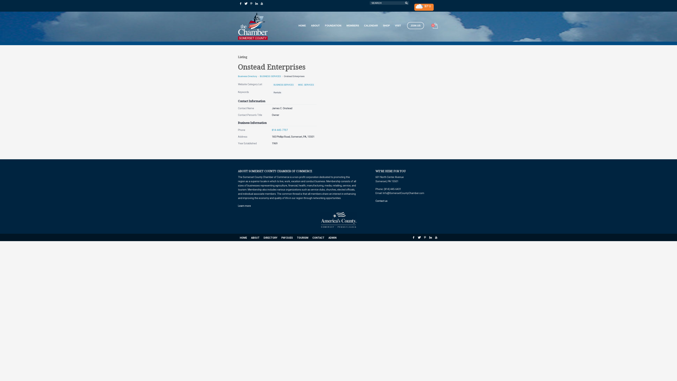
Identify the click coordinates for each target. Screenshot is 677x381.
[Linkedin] (256, 3)
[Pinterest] (251, 3)
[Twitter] (246, 3)
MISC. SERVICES (306, 85)
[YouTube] (261, 3)
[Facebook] (240, 3)
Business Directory (247, 76)
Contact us (382, 200)
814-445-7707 (280, 130)
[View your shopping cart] (435, 26)
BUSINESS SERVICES (270, 76)
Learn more (244, 205)
